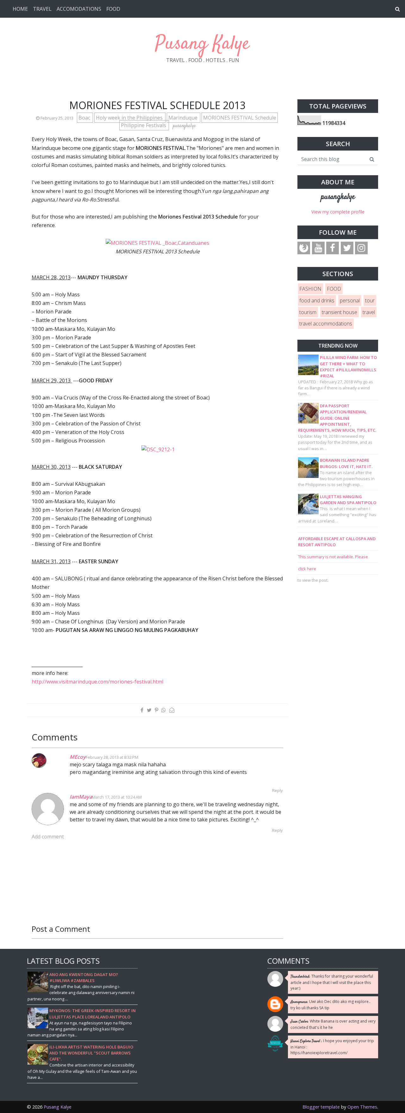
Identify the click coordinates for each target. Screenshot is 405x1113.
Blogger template (321, 1107)
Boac (84, 117)
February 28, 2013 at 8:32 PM (112, 757)
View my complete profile (337, 212)
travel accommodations (325, 323)
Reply (277, 790)
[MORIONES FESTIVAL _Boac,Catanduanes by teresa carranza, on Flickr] (157, 242)
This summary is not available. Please (333, 557)
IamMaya (81, 796)
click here (307, 569)
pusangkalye (338, 197)
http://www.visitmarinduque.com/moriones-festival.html (97, 681)
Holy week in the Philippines (130, 117)
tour (370, 300)
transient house (339, 312)
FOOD (113, 8)
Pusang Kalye (202, 44)
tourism (307, 312)
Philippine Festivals (144, 125)
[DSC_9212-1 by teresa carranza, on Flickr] (158, 449)
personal (350, 300)
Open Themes (362, 1107)
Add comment (48, 836)
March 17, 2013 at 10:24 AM (117, 797)
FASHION (310, 288)
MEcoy (78, 756)
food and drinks (316, 300)
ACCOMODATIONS (79, 8)
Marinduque (183, 117)
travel (369, 312)
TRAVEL (42, 8)
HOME (20, 8)
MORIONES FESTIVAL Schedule (239, 117)
